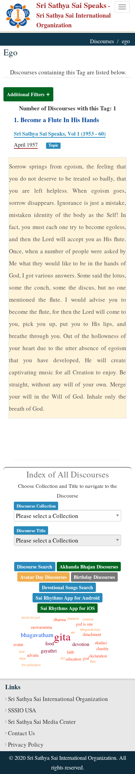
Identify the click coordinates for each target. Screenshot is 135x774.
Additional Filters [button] (25, 94)
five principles (31, 665)
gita (62, 636)
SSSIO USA (22, 710)
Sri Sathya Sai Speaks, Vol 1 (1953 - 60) (60, 133)
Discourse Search (34, 566)
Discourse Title (31, 530)
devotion (80, 644)
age (63, 658)
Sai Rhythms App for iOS (67, 607)
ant (73, 632)
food (49, 643)
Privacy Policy (26, 744)
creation (88, 619)
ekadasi (101, 642)
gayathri (49, 650)
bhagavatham (37, 635)
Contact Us (21, 733)
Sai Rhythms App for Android (68, 597)
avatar (18, 644)
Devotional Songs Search (67, 587)
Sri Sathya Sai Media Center (42, 722)
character (73, 619)
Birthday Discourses (94, 576)
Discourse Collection (36, 505)
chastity (102, 648)
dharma (60, 619)
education (73, 659)
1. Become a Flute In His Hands (56, 119)
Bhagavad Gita (90, 630)
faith (70, 652)
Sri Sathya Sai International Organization (58, 699)
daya (22, 658)
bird (22, 652)
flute (93, 661)
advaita (32, 655)
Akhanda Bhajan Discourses (89, 566)
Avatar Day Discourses (43, 576)
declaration (98, 655)
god (86, 658)
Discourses (102, 41)
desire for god (30, 618)
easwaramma (41, 627)
